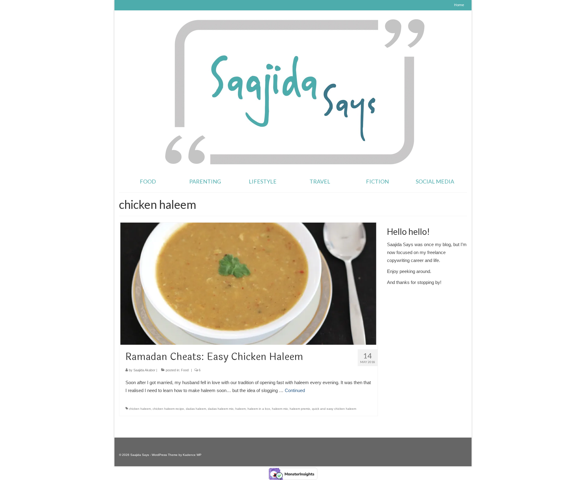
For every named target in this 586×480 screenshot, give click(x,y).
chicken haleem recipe (168, 408)
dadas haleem (196, 408)
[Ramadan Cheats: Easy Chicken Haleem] (248, 283)
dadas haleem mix (220, 408)
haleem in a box (259, 408)
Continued (295, 390)
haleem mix (280, 408)
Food (185, 370)
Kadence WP (192, 454)
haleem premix (300, 408)
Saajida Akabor (144, 370)
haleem (240, 408)
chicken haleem (140, 408)
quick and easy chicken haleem (334, 408)
